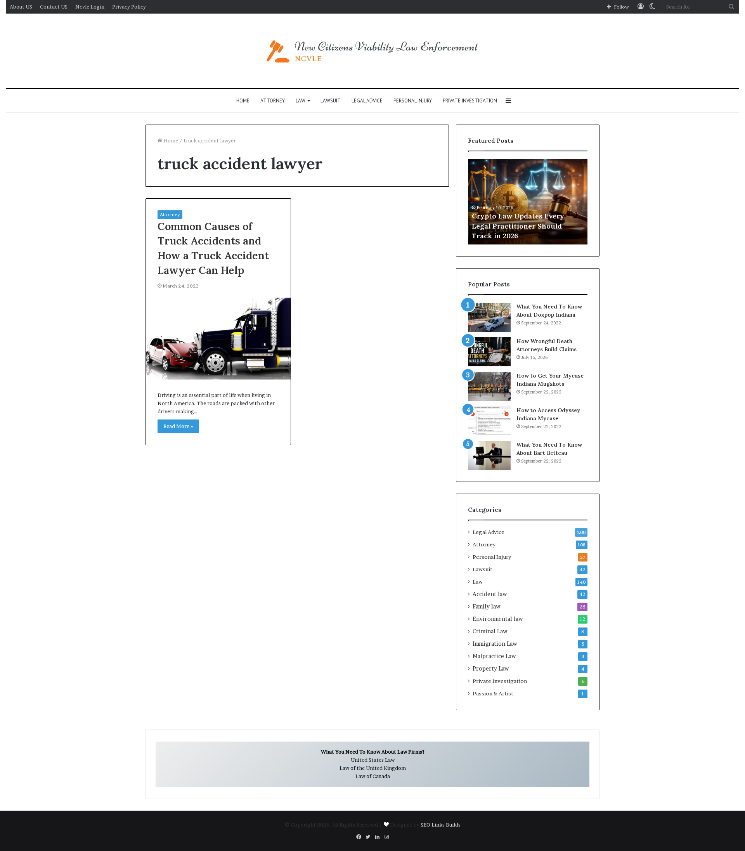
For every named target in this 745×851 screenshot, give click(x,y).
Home (242, 100)
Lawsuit (331, 100)
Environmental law (498, 618)
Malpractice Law (494, 656)
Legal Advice (367, 100)
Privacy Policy (129, 6)
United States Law (373, 760)
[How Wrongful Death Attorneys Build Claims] (489, 351)
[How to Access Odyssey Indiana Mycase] (489, 420)
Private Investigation (470, 100)
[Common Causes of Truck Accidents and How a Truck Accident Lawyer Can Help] (218, 339)
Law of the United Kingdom (373, 768)
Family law (487, 606)
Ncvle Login (89, 6)
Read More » (178, 426)
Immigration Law (495, 643)
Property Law (491, 668)
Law (300, 100)
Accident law (490, 594)
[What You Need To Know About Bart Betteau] (489, 455)
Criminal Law (490, 631)
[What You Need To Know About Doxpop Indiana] (489, 317)
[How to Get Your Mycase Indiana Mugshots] (489, 386)
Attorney (272, 100)
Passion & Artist (493, 693)
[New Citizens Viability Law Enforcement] (372, 51)
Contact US (54, 6)
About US (21, 6)
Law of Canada (372, 776)
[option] (527, 201)
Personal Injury (412, 100)
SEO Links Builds (441, 825)
